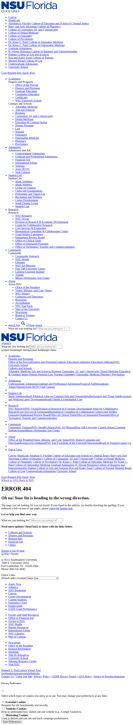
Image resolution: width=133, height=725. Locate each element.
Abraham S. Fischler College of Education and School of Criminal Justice (48, 23)
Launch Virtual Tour (30, 670)
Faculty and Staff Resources (23, 614)
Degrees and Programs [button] (20, 358)
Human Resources (18, 627)
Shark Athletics (23, 184)
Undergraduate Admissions (23, 63)
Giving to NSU (16, 621)
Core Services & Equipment (30, 228)
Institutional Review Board (30, 237)
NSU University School (28, 100)
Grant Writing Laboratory (29, 234)
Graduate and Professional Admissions (36, 156)
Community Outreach (27, 256)
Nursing (19, 131)
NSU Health (22, 259)
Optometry (21, 134)
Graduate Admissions (20, 48)
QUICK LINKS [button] (10, 11)
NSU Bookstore (17, 590)
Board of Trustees (25, 315)
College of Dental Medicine (23, 32)
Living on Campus (25, 187)
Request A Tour (10, 670)
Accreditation (22, 302)
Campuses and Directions (29, 296)
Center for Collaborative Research (33, 225)
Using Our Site (24, 676)
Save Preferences (12, 722)
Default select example (13, 578)
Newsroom (21, 312)
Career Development (26, 200)
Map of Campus (17, 636)
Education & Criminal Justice (31, 122)
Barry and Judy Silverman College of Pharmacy (34, 26)
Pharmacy (20, 141)
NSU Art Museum (25, 265)
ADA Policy (85, 676)
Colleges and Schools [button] (20, 368)
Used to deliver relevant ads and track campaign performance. (35, 717)
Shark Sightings (24, 181)
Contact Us (21, 318)
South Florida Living (26, 203)
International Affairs (26, 162)
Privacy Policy (42, 676)
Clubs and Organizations (28, 190)
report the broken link (61, 508)
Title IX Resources (18, 655)
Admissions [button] (14, 147)
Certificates (21, 97)
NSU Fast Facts (24, 306)
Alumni (19, 274)
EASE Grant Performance (22, 609)
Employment (15, 605)
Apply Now (28, 72)
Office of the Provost (26, 85)
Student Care (22, 206)
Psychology (21, 144)
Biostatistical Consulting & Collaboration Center (41, 231)
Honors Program (24, 125)
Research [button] (13, 209)
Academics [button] (14, 78)
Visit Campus (22, 172)
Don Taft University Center (30, 268)
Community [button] (14, 250)
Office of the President (27, 287)
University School (18, 67)
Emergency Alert (17, 602)
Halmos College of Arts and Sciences (28, 54)
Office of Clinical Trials (28, 240)
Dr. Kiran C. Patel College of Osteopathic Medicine (36, 45)
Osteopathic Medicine (27, 137)
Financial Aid (22, 159)
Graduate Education (26, 91)
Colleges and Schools (20, 532)
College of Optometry (20, 35)
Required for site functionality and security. (24, 704)
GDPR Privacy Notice (64, 676)
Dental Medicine (24, 119)
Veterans (20, 165)
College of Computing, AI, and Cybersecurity (33, 29)
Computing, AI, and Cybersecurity (34, 116)
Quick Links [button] (15, 449)
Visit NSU (14, 664)
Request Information (19, 648)
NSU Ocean (22, 218)
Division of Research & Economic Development (41, 222)
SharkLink (14, 20)
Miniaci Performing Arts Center (32, 278)
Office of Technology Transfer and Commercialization (44, 246)
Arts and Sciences (25, 109)
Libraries (20, 262)
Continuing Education (27, 94)
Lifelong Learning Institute (30, 271)
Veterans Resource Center (22, 661)
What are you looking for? (23, 328)
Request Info (14, 72)
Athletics (13, 587)
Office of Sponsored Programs (31, 243)
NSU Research (23, 215)
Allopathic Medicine (26, 106)
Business (20, 113)
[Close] (2, 690)
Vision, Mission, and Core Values (33, 290)
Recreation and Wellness (28, 197)
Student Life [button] (15, 175)
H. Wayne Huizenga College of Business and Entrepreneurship (42, 51)
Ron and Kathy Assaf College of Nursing (31, 57)
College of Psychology (20, 39)
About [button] (11, 281)
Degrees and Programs (27, 88)
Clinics (12, 544)
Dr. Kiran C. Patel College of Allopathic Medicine (35, 42)
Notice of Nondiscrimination (109, 676)
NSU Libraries (16, 633)
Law (17, 128)
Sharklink (13, 651)
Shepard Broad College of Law (25, 60)
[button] (25, 325)
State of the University (27, 309)
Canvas (12, 17)
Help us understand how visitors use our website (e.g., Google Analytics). (41, 710)
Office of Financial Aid (21, 618)
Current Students (17, 599)
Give (4, 72)
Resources (20, 299)
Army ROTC (22, 169)
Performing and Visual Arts (30, 193)
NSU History (22, 293)
